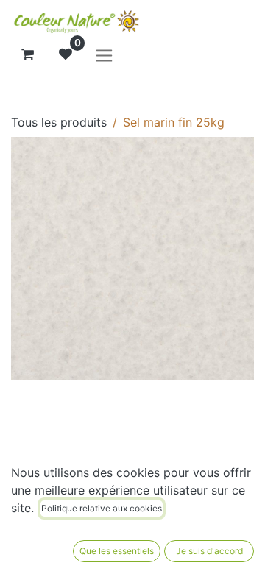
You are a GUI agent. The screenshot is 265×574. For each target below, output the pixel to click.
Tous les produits (59, 122)
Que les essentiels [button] (117, 550)
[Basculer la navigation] (104, 55)
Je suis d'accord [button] (209, 550)
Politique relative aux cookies (101, 508)
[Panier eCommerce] (27, 54)
